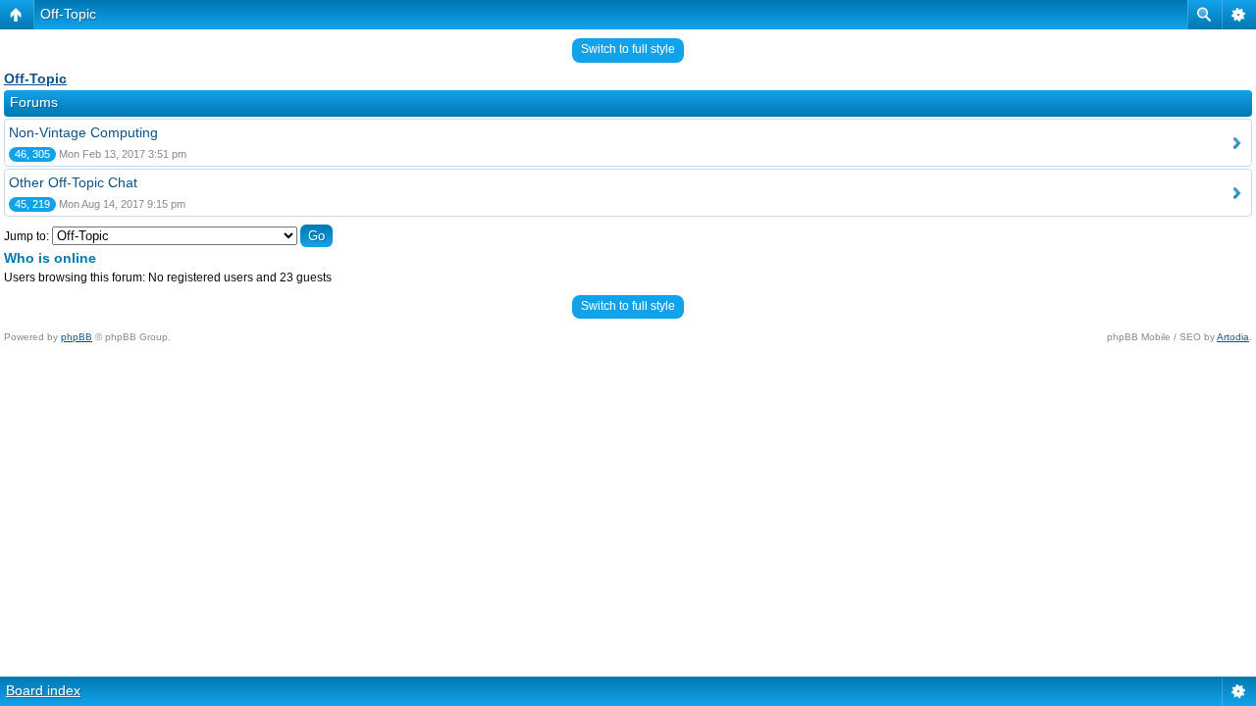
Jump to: (26, 236)
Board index (43, 690)
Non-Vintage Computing (83, 132)
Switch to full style (628, 49)
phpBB (76, 336)
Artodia (1233, 336)
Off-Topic (68, 14)
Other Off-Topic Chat (73, 182)
